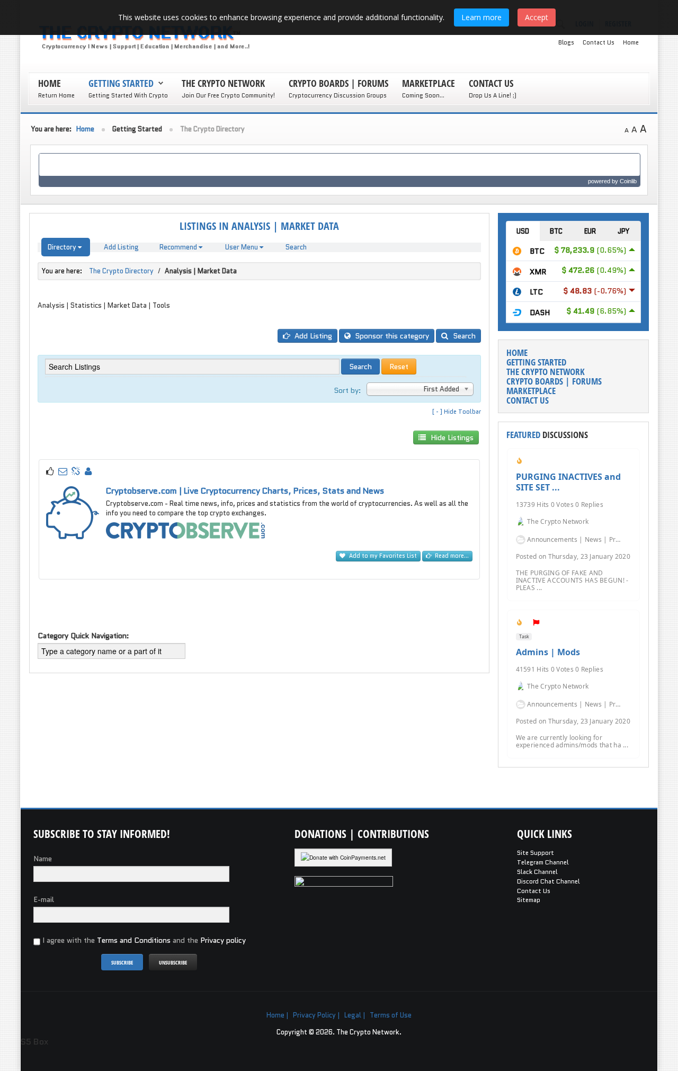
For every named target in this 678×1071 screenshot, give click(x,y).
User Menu (242, 247)
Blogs (566, 42)
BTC (556, 231)
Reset (398, 366)
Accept (536, 17)
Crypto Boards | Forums (338, 83)
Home (631, 42)
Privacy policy (223, 940)
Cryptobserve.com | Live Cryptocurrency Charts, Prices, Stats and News (245, 491)
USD (522, 231)
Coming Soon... (423, 95)
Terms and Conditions (134, 940)
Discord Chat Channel (548, 881)
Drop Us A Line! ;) (492, 95)
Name (42, 858)
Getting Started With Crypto (128, 95)
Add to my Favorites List (382, 556)
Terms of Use (391, 1015)
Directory (63, 247)
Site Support (535, 853)
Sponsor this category (391, 336)
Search (296, 247)
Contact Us (598, 42)
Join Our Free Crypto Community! (228, 95)
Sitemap (528, 900)
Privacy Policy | (316, 1015)
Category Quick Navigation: (83, 635)
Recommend (179, 247)
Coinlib (628, 181)
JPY (623, 231)
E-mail (43, 899)
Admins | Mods (548, 652)
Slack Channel (537, 872)
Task (524, 636)
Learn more (481, 17)
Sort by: (347, 390)
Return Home (56, 95)
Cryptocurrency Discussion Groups (338, 95)
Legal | (354, 1015)
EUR (590, 231)
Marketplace (428, 83)
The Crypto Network (223, 83)
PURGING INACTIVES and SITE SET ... (568, 482)
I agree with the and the (143, 940)
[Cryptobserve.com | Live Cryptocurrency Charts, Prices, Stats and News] (185, 530)
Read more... (451, 556)
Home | (277, 1015)
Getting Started (121, 83)
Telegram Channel (543, 862)
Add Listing (121, 247)
